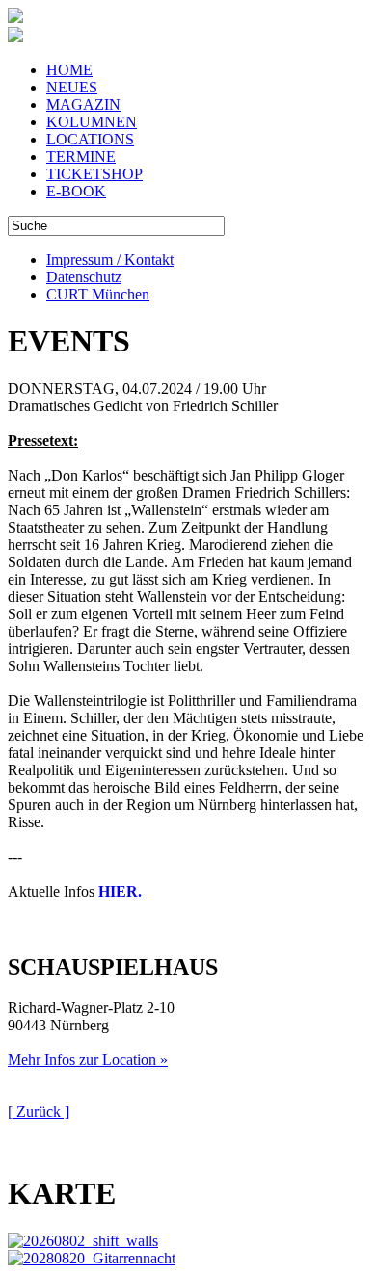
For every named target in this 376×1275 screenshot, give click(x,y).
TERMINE (81, 156)
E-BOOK (76, 191)
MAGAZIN (83, 104)
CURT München (97, 294)
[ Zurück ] (38, 1112)
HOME (69, 70)
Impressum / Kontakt (110, 259)
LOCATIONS (90, 139)
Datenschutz (83, 277)
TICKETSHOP (94, 174)
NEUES (71, 87)
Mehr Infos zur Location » (88, 1060)
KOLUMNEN (91, 122)
